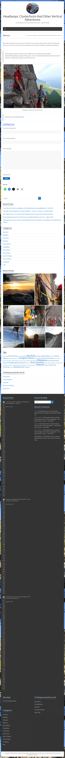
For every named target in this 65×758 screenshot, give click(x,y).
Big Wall (31, 355)
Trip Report (6, 262)
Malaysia (5, 241)
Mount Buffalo (51, 360)
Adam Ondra (5, 356)
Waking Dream (19, 367)
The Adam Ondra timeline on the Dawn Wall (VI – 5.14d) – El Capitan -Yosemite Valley (28, 211)
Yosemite (27, 367)
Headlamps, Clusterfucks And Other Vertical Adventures (32, 17)
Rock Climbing (37, 362)
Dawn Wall (10, 358)
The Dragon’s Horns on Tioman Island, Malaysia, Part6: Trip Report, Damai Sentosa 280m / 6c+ (47, 412)
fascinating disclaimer (18, 117)
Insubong (56, 358)
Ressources (28, 362)
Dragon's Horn (16, 358)
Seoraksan (57, 362)
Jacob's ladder (8, 360)
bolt (41, 356)
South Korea (6, 253)
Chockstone (6, 376)
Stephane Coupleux (17, 365)
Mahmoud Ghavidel (33, 360)
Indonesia (6, 238)
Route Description (51, 362)
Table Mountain (25, 365)
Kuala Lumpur (20, 360)
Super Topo (6, 388)
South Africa (6, 250)
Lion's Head (26, 360)
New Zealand (7, 244)
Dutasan (36, 358)
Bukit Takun (46, 356)
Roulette (45, 362)
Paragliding (6, 247)
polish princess (21, 363)
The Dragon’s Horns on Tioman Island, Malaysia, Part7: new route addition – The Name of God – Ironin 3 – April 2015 (47, 419)
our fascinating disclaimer (10, 701)
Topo (51, 365)
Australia (5, 232)
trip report (11, 367)
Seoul (61, 362)
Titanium (46, 365)
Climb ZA (5, 382)
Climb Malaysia (7, 379)
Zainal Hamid (38, 436)
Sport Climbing (7, 256)
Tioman (40, 364)
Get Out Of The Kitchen (46, 358)
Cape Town (52, 356)
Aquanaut (19, 356)
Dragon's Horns (26, 358)
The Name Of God (32, 365)
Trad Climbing (7, 259)
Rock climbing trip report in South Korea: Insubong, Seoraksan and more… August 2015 (28, 217)
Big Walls (5, 235)
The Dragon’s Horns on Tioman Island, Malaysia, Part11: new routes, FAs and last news (28, 214)
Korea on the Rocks (8, 385)
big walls (37, 356)
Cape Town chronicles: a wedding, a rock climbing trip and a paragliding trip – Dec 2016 (28, 208)
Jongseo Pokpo (14, 360)
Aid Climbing (12, 356)
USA (4, 265)
